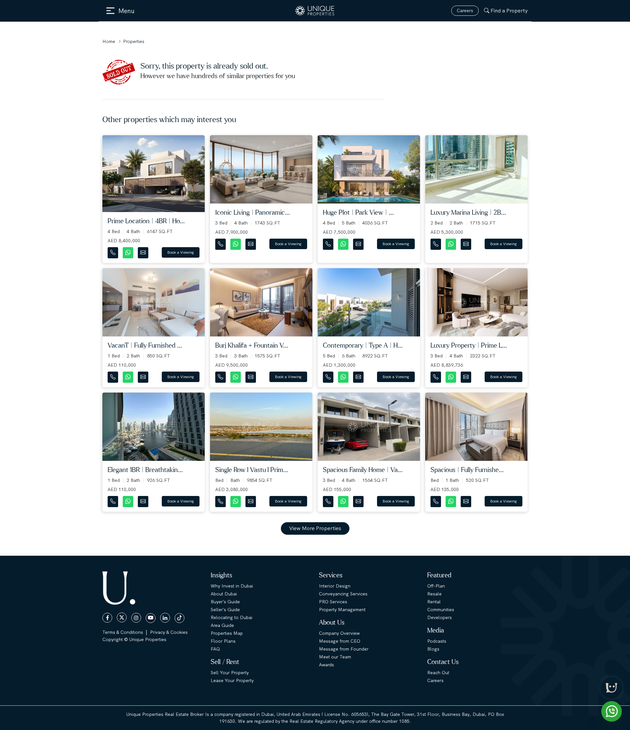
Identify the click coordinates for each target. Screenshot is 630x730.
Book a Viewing (180, 252)
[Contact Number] (113, 251)
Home (108, 41)
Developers (439, 617)
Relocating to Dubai (231, 617)
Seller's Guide (225, 609)
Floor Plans (223, 641)
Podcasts (436, 641)
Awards (326, 665)
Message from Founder (343, 649)
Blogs (433, 649)
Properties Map (227, 633)
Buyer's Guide (225, 602)
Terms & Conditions (122, 632)
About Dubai (224, 594)
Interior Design (334, 586)
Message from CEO (339, 641)
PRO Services (333, 602)
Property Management (342, 609)
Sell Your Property (230, 673)
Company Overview (339, 633)
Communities (440, 609)
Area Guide (222, 625)
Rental (434, 602)
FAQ (215, 649)
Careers (465, 10)
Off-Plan (436, 586)
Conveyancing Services (343, 594)
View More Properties (315, 528)
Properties (133, 41)
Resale (434, 594)
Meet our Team (335, 657)
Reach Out (438, 673)
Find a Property (509, 10)
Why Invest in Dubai (232, 586)
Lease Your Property (232, 680)
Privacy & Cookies (169, 632)
